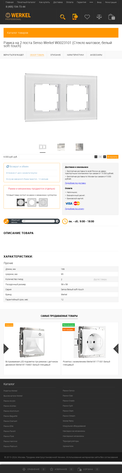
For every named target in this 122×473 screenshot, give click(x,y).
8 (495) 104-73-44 (15, 6)
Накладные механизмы (73, 436)
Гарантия (81, 2)
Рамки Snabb (68, 400)
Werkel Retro (68, 421)
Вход (99, 2)
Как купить (44, 2)
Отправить (57, 221)
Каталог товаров (17, 32)
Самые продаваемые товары (59, 316)
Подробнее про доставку (75, 183)
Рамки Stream (69, 415)
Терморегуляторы (71, 441)
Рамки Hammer (10, 441)
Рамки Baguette (10, 416)
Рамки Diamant (10, 421)
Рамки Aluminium (11, 411)
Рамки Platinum (10, 446)
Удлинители (68, 446)
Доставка (58, 2)
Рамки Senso (68, 390)
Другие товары (100, 279)
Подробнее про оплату (74, 209)
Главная (10, 2)
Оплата (69, 2)
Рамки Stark (68, 410)
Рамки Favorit (9, 431)
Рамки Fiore (9, 436)
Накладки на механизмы (74, 431)
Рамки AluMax (10, 406)
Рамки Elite (8, 426)
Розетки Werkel (10, 390)
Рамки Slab (68, 395)
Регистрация (110, 2)
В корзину (113, 156)
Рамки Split (68, 405)
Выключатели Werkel (13, 395)
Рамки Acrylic (9, 400)
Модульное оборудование (74, 426)
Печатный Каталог (26, 2)
